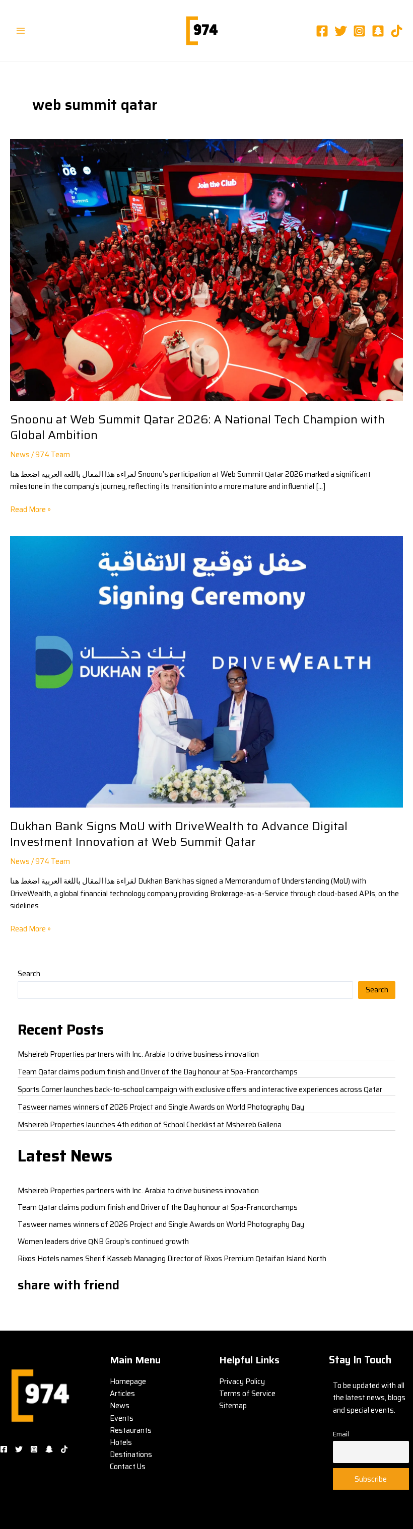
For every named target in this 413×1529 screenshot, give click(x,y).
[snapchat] (378, 31)
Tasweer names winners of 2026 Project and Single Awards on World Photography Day (161, 1107)
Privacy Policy (242, 1381)
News (20, 454)
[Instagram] (359, 31)
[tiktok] (396, 31)
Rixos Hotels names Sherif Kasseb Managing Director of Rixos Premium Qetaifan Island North (172, 1258)
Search (29, 973)
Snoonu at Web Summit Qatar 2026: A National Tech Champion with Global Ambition (197, 427)
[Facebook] (322, 31)
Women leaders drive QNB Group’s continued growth (103, 1241)
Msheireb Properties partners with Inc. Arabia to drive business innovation (138, 1054)
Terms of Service (247, 1393)
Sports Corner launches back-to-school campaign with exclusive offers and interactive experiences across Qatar (200, 1089)
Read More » (30, 509)
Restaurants (131, 1430)
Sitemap (233, 1405)
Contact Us (128, 1466)
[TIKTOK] (64, 1449)
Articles (122, 1393)
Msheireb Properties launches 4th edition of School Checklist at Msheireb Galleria (150, 1124)
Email (341, 1434)
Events (121, 1418)
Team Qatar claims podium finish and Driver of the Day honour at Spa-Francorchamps (158, 1071)
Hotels (121, 1442)
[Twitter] (340, 31)
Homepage (128, 1381)
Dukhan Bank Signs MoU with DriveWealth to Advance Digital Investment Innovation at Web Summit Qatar (179, 834)
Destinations (131, 1454)
